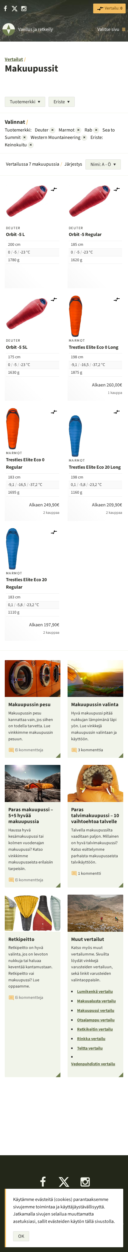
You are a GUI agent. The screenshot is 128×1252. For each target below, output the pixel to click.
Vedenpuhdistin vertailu (93, 1064)
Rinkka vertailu (91, 1039)
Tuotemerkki (22, 102)
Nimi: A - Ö (100, 164)
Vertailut (14, 59)
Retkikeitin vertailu (95, 1029)
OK (21, 1236)
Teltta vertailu (90, 1048)
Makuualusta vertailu (96, 1001)
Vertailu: (113, 8)
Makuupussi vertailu (95, 1011)
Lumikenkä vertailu (95, 992)
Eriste (59, 102)
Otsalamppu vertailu (96, 1020)
